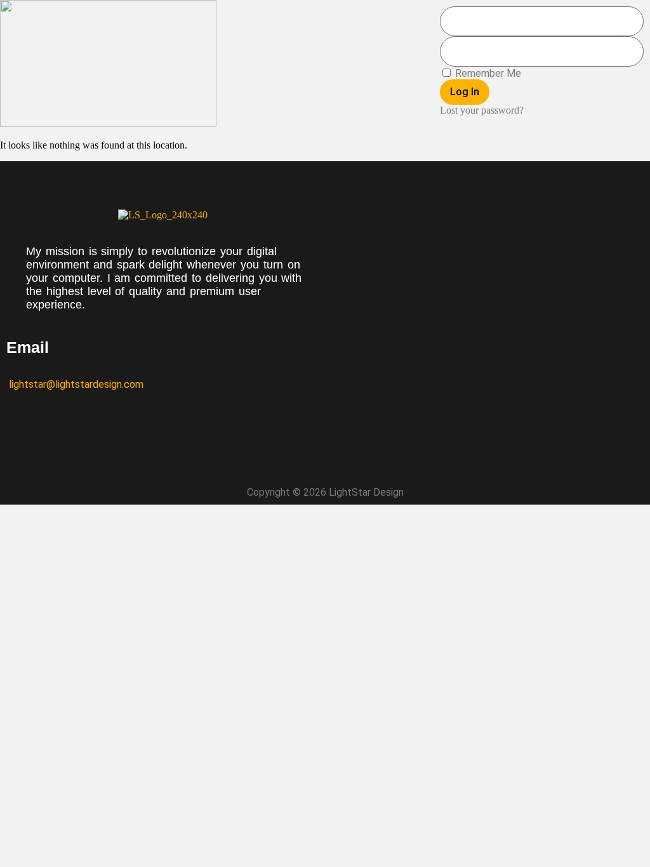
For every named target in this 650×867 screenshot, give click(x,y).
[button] (324, 65)
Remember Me (487, 73)
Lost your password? (482, 110)
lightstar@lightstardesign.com (74, 384)
